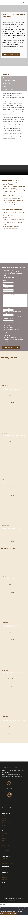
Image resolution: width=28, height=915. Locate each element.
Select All (8, 325)
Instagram (5, 877)
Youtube (4, 879)
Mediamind (18, 900)
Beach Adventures (7, 823)
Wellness (4, 825)
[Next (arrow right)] (1, 906)
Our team (4, 858)
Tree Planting (9, 327)
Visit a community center (12, 329)
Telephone (5, 287)
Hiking (4, 820)
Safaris (4, 818)
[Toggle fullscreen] (3, 904)
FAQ (4, 86)
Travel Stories (6, 869)
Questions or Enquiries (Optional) (11, 293)
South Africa (5, 845)
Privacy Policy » (8, 341)
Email (4, 284)
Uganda (4, 838)
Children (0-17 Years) (8, 318)
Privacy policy (6, 335)
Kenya (7, 19)
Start (3, 815)
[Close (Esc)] (0, 904)
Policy (3, 861)
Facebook (5, 874)
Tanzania (12, 19)
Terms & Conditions (7, 863)
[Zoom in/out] (4, 904)
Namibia (4, 843)
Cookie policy (11, 914)
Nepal (3, 840)
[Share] (1, 904)
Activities (5, 324)
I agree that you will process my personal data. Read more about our (13, 339)
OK (3, 914)
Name (5, 280)
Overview (6, 74)
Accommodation (9, 80)
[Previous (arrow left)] (0, 906)
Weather (6, 83)
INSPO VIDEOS (8, 89)
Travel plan (7, 77)
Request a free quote (11, 55)
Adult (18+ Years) (7, 313)
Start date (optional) (8, 308)
